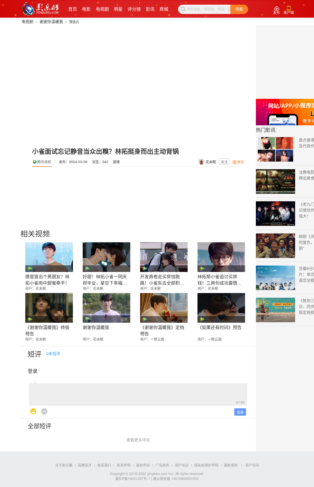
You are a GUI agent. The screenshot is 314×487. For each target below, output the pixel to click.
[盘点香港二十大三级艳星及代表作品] (275, 149)
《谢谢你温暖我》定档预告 (162, 330)
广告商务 (162, 464)
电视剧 (102, 9)
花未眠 (211, 161)
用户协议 (182, 464)
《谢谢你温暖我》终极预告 (47, 330)
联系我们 (104, 464)
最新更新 (231, 464)
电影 (86, 9)
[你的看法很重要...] (138, 393)
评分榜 (134, 9)
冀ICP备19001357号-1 (132, 478)
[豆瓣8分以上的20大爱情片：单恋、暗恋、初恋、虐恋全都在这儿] (275, 278)
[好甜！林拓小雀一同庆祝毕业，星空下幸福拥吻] (106, 257)
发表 (240, 412)
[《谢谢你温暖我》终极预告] (49, 308)
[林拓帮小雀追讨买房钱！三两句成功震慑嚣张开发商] (221, 257)
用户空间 (252, 464)
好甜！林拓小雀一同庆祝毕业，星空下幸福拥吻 (105, 279)
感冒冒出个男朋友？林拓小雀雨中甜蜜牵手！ (47, 279)
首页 (72, 9)
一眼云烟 (157, 338)
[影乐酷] (40, 8)
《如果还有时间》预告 (219, 327)
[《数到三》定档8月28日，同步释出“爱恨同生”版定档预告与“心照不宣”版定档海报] (275, 310)
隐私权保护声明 (206, 464)
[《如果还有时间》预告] (221, 308)
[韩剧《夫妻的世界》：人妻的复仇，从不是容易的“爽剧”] (275, 245)
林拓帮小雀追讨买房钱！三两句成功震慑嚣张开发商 (219, 279)
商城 (163, 9)
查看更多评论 (138, 440)
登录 (33, 370)
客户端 (289, 10)
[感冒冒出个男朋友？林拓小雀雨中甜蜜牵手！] (49, 257)
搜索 (239, 9)
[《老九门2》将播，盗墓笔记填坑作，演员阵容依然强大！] (275, 213)
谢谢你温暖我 (51, 21)
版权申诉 (143, 464)
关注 (224, 161)
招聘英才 (85, 464)
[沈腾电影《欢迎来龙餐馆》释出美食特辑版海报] (275, 181)
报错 (116, 161)
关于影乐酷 (63, 464)
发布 (276, 10)
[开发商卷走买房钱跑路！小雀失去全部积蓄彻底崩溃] (164, 257)
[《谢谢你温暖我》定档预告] (164, 308)
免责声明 (124, 464)
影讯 (150, 9)
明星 (118, 9)
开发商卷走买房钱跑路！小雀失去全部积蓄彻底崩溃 (162, 279)
